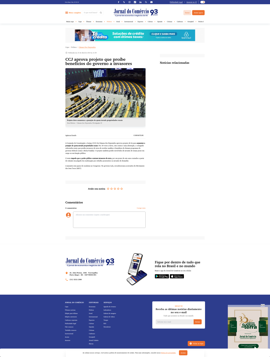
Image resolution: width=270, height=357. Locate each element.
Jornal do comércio (74, 302)
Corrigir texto (141, 208)
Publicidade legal (70, 323)
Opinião (159, 21)
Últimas (88, 21)
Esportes (140, 21)
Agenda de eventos (110, 306)
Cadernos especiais (71, 320)
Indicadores (107, 310)
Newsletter (107, 327)
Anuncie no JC (191, 2)
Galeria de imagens (110, 313)
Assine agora (198, 13)
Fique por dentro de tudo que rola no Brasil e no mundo (177, 264)
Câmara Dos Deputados (87, 47)
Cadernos (180, 21)
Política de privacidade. (168, 353)
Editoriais (94, 302)
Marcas (91, 344)
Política (109, 21)
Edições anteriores (71, 317)
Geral (118, 21)
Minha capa (70, 21)
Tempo (106, 320)
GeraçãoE (191, 21)
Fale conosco (69, 327)
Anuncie (67, 340)
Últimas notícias (70, 310)
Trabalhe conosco (70, 330)
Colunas (169, 21)
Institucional (69, 333)
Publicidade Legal (176, 2)
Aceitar (183, 353)
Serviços (108, 302)
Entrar (187, 13)
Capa (80, 21)
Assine (67, 337)
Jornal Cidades (94, 340)
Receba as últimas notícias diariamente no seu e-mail (179, 310)
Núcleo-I (201, 21)
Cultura (150, 21)
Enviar (197, 322)
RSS (105, 323)
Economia (99, 21)
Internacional (128, 21)
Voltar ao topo (198, 343)
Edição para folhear (71, 313)
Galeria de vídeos (109, 317)
